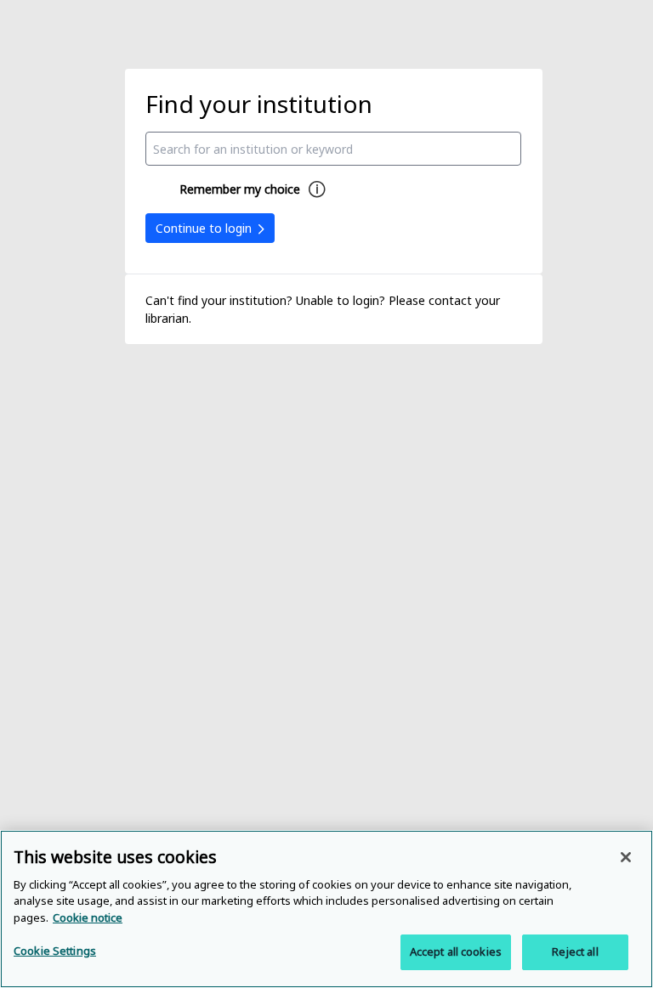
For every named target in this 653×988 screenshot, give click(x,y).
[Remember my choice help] (317, 189)
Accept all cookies (456, 951)
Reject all (575, 951)
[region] (326, 909)
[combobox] (333, 149)
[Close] (625, 857)
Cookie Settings (55, 950)
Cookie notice (87, 917)
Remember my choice (239, 189)
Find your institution (258, 104)
